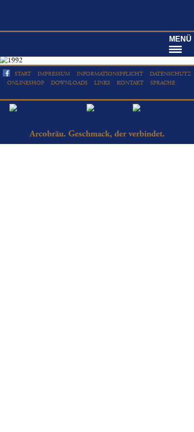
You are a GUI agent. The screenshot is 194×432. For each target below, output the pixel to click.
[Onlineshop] (110, 108)
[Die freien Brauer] (37, 108)
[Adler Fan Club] (159, 108)
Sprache (162, 82)
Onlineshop (25, 82)
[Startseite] (97, 14)
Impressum (54, 73)
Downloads (69, 82)
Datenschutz (170, 73)
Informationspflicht (110, 73)
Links (102, 82)
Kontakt (130, 82)
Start (23, 73)
